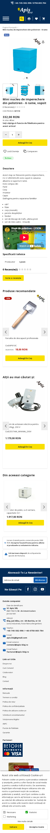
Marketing (11, 816)
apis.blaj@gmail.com (17, 637)
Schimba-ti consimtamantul (13, 715)
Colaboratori (8, 672)
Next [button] (43, 90)
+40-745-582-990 (23, 3)
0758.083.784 (39, 3)
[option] (25, 60)
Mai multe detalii (25, 821)
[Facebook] (28, 589)
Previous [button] (6, 90)
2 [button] (27, 78)
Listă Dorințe (13, 151)
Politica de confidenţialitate (14, 706)
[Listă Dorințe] (36, 18)
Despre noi (7, 663)
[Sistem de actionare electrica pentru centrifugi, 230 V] (25, 400)
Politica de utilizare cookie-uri (14, 710)
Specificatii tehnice (14, 254)
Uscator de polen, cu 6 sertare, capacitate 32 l (21, 511)
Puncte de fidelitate (10, 728)
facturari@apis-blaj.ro (18, 651)
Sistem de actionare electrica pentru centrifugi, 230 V (22, 425)
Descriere (8, 168)
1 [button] (23, 78)
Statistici (33, 812)
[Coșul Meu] (44, 19)
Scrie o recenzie (13, 278)
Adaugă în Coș (25, 522)
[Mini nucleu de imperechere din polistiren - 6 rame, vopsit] (10, 90)
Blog (4, 677)
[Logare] (29, 19)
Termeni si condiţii (10, 697)
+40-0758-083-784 (34, 630)
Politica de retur (9, 702)
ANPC (5, 724)
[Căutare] (21, 19)
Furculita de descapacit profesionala (21, 338)
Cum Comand (8, 668)
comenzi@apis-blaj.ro (17, 644)
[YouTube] (42, 589)
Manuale (6, 693)
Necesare (11, 812)
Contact (6, 681)
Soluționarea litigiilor (11, 719)
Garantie (6, 732)
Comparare (32, 151)
